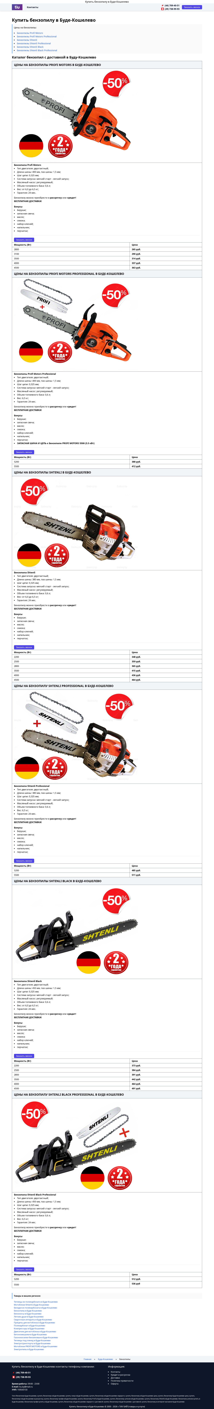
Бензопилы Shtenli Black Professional (37, 50)
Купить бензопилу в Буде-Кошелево (107, 1)
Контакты (32, 7)
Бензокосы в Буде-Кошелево (27, 1313)
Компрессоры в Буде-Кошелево (29, 1328)
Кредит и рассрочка (120, 1374)
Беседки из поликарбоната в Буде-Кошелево (35, 1307)
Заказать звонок (24, 239)
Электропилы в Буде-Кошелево (29, 1349)
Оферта (114, 1383)
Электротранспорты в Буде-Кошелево (32, 1343)
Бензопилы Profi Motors (30, 32)
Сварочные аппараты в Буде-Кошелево (33, 1319)
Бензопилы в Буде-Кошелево (28, 1310)
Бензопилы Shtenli (27, 39)
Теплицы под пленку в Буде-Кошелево (32, 1340)
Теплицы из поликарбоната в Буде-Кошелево (36, 1301)
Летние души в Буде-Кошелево (29, 1316)
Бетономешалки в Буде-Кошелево (30, 1334)
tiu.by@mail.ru (26, 1386)
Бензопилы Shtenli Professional (34, 43)
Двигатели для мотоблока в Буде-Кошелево (35, 1331)
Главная (87, 1359)
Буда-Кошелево (105, 1359)
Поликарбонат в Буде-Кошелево (29, 1325)
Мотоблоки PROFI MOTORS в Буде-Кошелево (35, 1346)
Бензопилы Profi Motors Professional (37, 36)
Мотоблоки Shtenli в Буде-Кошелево (31, 1304)
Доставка (115, 1377)
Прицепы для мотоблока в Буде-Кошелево (34, 1322)
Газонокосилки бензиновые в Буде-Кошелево (36, 1337)
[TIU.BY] (17, 7)
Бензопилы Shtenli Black (30, 46)
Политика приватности (122, 1380)
